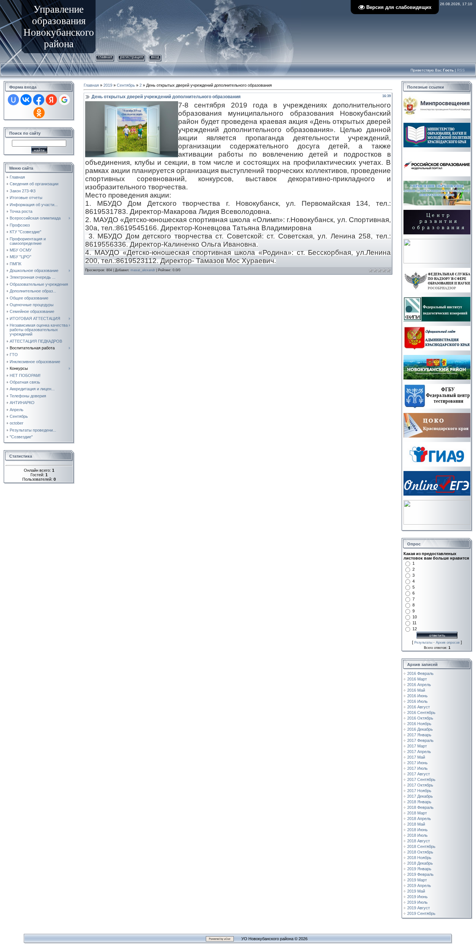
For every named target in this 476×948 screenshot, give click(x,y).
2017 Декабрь (420, 796)
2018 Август (418, 841)
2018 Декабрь (420, 863)
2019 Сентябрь (421, 913)
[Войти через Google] (64, 100)
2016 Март (417, 679)
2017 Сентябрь (421, 779)
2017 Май (416, 757)
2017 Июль (417, 768)
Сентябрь (126, 85)
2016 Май (416, 690)
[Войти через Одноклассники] (39, 112)
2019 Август (418, 908)
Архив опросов (448, 642)
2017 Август (418, 774)
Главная (105, 57)
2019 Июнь (417, 896)
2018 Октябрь (420, 852)
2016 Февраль (420, 673)
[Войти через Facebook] (38, 99)
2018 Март (417, 813)
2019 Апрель (419, 885)
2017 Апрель (419, 751)
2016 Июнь (417, 696)
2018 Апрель (419, 818)
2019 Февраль (420, 874)
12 (414, 629)
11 (414, 623)
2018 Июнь (417, 829)
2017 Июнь (417, 762)
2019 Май (416, 891)
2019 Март (417, 880)
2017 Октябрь (420, 785)
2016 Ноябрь (419, 723)
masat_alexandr (143, 270)
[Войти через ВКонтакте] (26, 99)
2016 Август (418, 707)
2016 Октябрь (420, 718)
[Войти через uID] (13, 99)
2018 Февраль (420, 807)
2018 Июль (417, 835)
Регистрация (131, 57)
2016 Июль (417, 701)
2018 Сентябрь (421, 846)
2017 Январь (419, 735)
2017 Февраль (420, 740)
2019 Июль (417, 902)
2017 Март (417, 746)
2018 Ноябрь (419, 857)
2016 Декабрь (420, 729)
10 (414, 617)
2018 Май (416, 824)
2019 (107, 85)
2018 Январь (419, 802)
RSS (461, 70)
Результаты (423, 642)
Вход (155, 57)
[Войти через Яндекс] (51, 99)
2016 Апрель (419, 684)
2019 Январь (419, 869)
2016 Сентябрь (421, 712)
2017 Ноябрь (419, 790)
